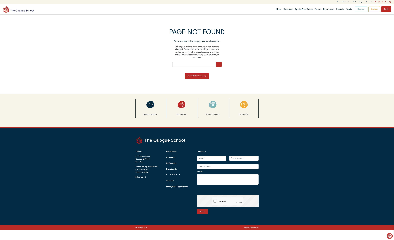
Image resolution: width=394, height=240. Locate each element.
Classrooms (288, 9)
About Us (170, 181)
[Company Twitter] (375, 2)
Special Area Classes (304, 9)
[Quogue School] (22, 9)
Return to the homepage (197, 76)
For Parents (170, 157)
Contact (374, 9)
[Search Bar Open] (390, 2)
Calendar (361, 9)
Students (340, 9)
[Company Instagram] (379, 2)
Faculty (349, 9)
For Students (171, 151)
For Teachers (171, 163)
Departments (328, 9)
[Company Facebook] (382, 2)
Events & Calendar (173, 175)
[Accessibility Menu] (390, 236)
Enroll (386, 9)
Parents (318, 9)
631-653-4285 (142, 169)
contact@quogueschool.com (146, 167)
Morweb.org (255, 227)
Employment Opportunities (177, 187)
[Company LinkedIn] (385, 2)
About (278, 9)
